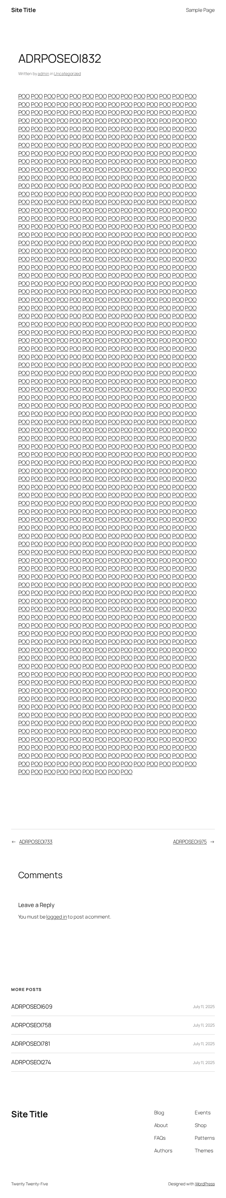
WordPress (205, 1184)
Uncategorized (67, 73)
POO (24, 96)
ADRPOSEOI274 (31, 1062)
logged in (56, 916)
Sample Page (200, 9)
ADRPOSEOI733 (35, 841)
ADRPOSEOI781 (30, 1043)
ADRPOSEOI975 (190, 841)
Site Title (23, 10)
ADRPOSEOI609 (31, 1006)
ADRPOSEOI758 (31, 1025)
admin (43, 73)
